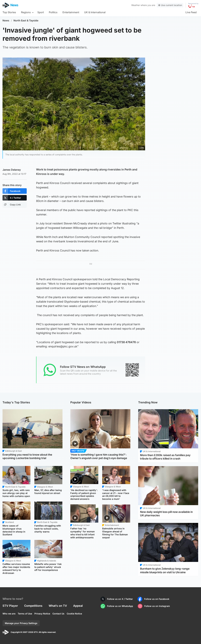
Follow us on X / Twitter (120, 599)
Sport (40, 12)
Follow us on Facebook (156, 599)
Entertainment (70, 12)
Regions (26, 12)
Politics (53, 12)
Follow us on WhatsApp (120, 606)
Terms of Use (25, 613)
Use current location (171, 5)
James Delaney (12, 169)
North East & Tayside (26, 20)
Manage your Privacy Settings (21, 623)
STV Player (10, 605)
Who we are (9, 613)
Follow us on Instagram (157, 606)
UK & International (95, 12)
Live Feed (191, 12)
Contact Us (58, 613)
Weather (135, 5)
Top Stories (9, 12)
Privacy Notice (42, 613)
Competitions (33, 605)
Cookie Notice (74, 613)
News (6, 20)
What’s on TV (58, 605)
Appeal (78, 605)
